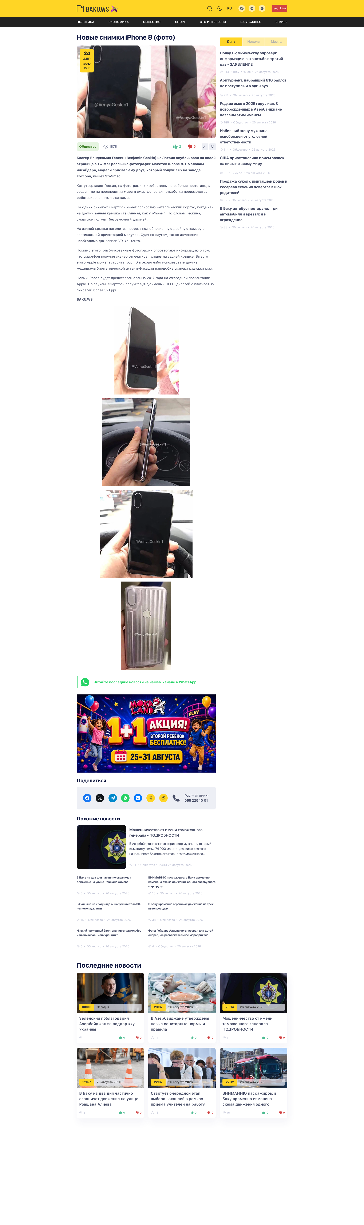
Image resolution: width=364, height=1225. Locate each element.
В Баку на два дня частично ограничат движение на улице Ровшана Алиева (104, 880)
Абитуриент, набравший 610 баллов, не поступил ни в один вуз (253, 83)
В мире (281, 22)
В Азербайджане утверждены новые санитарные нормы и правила (180, 1023)
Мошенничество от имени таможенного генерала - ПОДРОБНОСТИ (247, 1023)
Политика (85, 22)
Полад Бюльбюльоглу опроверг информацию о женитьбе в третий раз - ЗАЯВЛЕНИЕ (251, 59)
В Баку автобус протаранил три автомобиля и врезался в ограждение (249, 214)
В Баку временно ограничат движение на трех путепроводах (181, 906)
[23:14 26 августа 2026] (253, 993)
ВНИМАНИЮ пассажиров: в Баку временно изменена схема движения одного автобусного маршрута (181, 882)
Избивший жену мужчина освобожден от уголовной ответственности (244, 136)
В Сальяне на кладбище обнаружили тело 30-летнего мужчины (109, 906)
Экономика (118, 22)
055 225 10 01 (196, 800)
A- (205, 146)
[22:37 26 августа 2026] (182, 1068)
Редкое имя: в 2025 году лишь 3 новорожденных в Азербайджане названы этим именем (251, 109)
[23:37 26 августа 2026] (182, 993)
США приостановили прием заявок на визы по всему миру (252, 161)
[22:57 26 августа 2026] (110, 1068)
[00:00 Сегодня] (110, 993)
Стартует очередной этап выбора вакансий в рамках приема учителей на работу (178, 1098)
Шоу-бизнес (250, 22)
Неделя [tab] (253, 42)
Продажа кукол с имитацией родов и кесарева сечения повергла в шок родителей (253, 187)
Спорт (180, 22)
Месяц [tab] (276, 42)
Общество (152, 22)
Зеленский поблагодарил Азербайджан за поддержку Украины (107, 1023)
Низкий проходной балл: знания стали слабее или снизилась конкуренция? (109, 933)
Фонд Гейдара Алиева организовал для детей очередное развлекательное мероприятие (180, 933)
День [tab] (231, 42)
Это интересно (213, 22)
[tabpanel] (253, 140)
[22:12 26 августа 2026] (253, 1068)
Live (283, 8)
